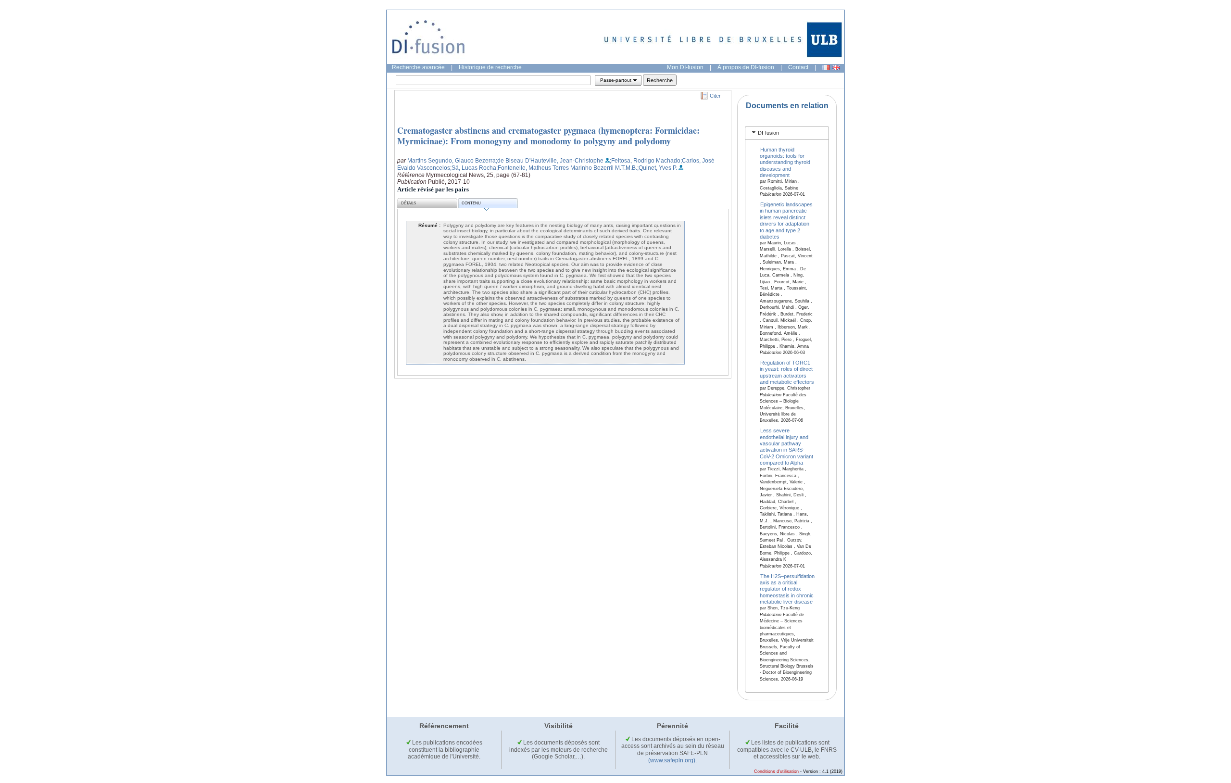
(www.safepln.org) (671, 760)
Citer (715, 96)
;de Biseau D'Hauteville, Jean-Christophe (549, 160)
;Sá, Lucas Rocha (473, 167)
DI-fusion (768, 133)
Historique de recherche (490, 67)
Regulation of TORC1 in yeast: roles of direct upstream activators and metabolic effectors (787, 372)
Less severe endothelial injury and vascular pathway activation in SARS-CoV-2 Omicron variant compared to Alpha (786, 447)
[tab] (787, 133)
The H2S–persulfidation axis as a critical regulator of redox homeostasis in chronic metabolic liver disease (787, 589)
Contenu (471, 203)
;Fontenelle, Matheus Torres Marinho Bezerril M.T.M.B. (566, 167)
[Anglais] (836, 67)
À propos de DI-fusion (745, 67)
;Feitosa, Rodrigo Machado (645, 160)
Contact (798, 67)
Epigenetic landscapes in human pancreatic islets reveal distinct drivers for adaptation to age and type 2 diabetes (786, 221)
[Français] (825, 67)
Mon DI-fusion (685, 67)
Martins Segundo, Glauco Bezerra (451, 160)
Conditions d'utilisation (776, 771)
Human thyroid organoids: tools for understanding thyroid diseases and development (785, 162)
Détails (408, 203)
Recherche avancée (418, 67)
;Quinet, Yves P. (657, 167)
